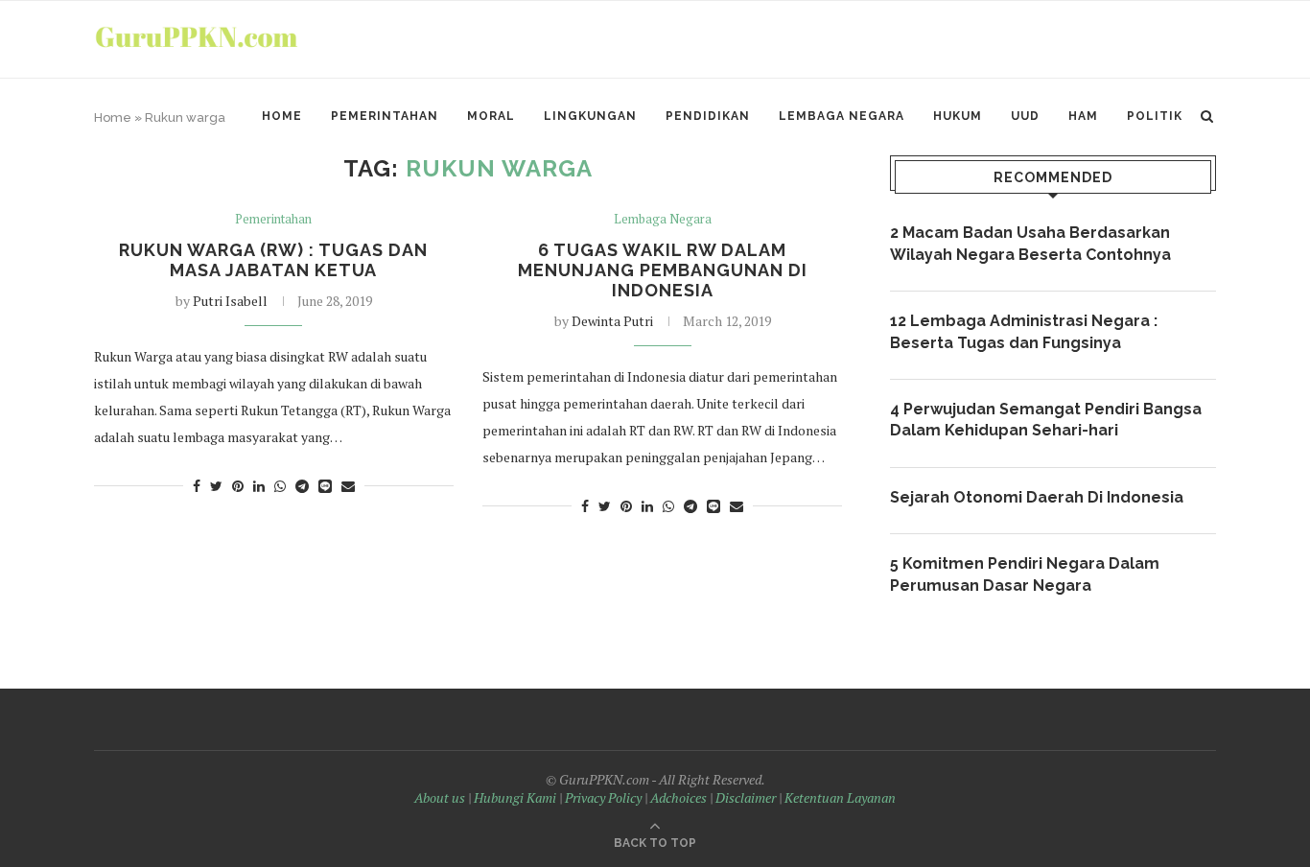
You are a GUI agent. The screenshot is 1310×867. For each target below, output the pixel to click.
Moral (491, 116)
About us (439, 797)
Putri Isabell (230, 301)
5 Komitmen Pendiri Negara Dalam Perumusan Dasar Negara (1024, 574)
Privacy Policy (603, 797)
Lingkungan (590, 116)
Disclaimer (745, 797)
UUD (1025, 116)
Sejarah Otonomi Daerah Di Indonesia (1036, 497)
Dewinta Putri (612, 321)
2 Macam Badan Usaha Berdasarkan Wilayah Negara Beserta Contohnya (1030, 243)
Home (282, 116)
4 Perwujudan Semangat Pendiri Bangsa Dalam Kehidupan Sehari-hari (1046, 419)
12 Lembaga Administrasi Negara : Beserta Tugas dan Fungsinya (1024, 331)
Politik (1154, 116)
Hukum (957, 116)
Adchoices (678, 797)
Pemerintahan (384, 116)
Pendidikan (708, 116)
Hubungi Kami (515, 797)
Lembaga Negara (841, 116)
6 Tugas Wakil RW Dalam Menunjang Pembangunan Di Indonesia (662, 270)
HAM (1083, 116)
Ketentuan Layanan (840, 797)
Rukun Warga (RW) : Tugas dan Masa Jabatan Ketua (273, 260)
